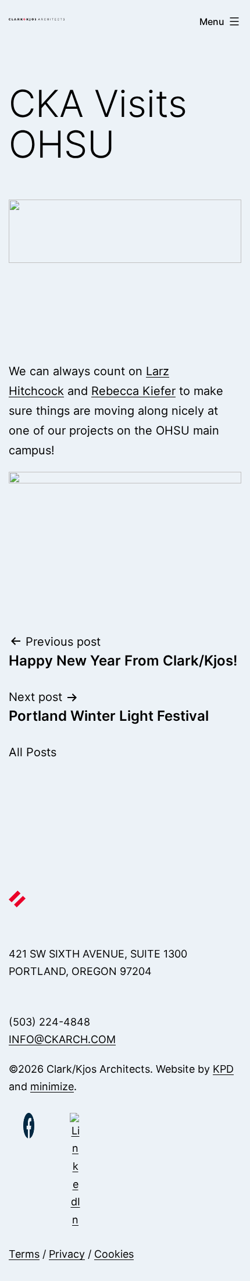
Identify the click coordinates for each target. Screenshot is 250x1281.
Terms (24, 1254)
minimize (52, 1086)
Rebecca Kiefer (133, 391)
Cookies (114, 1254)
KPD (223, 1069)
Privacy (67, 1254)
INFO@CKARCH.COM (62, 1039)
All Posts (32, 752)
